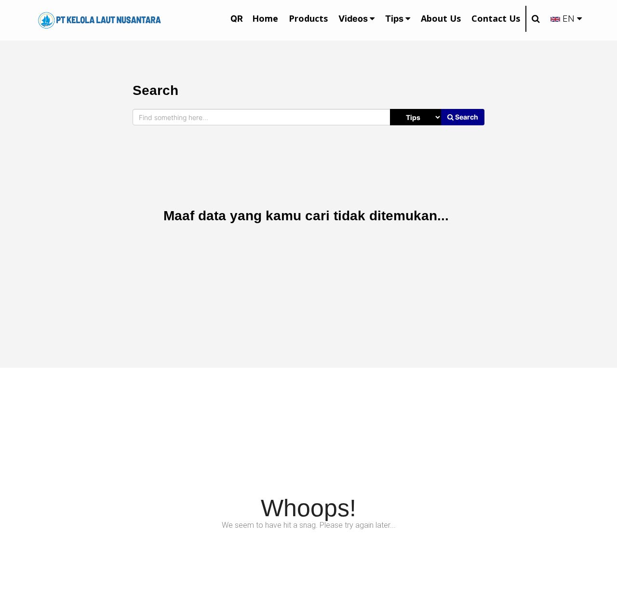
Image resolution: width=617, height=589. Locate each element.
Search (466, 117)
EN (568, 18)
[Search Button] (535, 19)
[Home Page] (99, 19)
